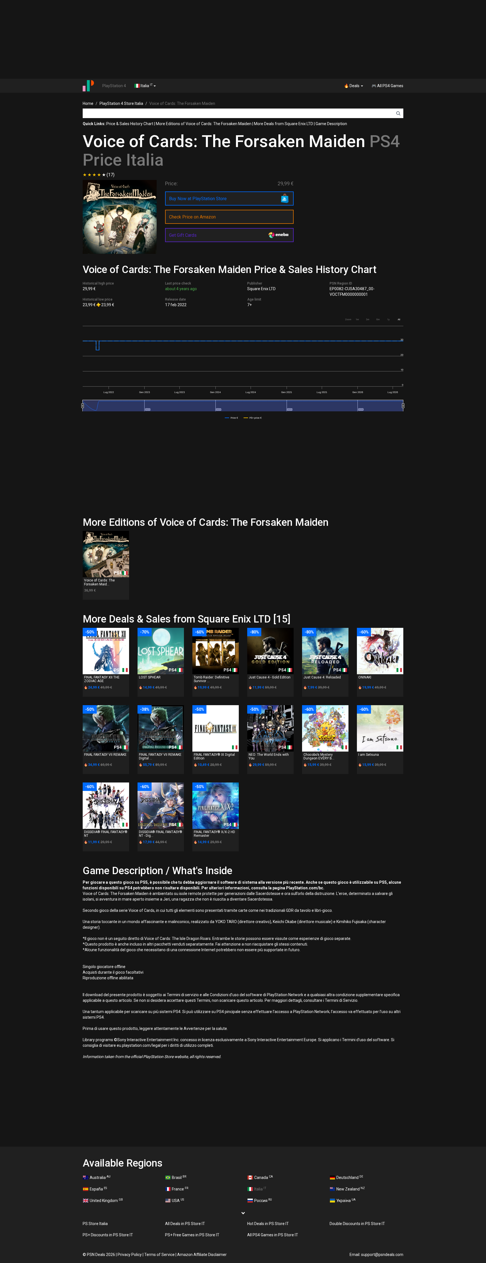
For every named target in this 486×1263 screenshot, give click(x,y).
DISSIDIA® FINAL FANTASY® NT (105, 834)
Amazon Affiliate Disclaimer (202, 1254)
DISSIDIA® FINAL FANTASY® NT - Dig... (160, 834)
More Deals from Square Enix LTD (283, 123)
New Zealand (350, 1188)
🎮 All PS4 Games (387, 86)
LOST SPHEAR (150, 677)
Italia (146, 85)
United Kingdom (106, 1200)
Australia (100, 1177)
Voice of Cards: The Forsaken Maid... (99, 582)
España (98, 1188)
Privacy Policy (130, 1254)
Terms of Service (159, 1254)
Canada (263, 1177)
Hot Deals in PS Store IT (268, 1223)
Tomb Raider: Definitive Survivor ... (211, 679)
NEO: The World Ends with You (269, 756)
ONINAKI (364, 677)
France (180, 1188)
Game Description (331, 123)
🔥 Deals (352, 86)
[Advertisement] (243, 39)
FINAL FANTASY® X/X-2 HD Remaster (214, 834)
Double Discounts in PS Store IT (357, 1223)
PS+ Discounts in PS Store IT (108, 1235)
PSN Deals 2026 (101, 1254)
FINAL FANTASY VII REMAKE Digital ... (160, 756)
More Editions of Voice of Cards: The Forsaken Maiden (203, 123)
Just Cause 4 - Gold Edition (270, 677)
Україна (346, 1200)
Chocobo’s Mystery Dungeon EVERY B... (318, 756)
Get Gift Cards (183, 235)
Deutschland (349, 1177)
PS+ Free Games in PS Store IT (192, 1235)
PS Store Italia (95, 1223)
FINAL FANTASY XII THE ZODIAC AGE (102, 679)
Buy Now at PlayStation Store (198, 198)
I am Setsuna (368, 755)
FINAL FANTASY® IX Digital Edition (214, 756)
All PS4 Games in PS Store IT (272, 1235)
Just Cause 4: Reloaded (322, 677)
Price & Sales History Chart (129, 123)
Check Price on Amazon (192, 217)
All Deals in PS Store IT (185, 1223)
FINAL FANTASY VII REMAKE (105, 755)
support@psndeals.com (382, 1254)
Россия (263, 1200)
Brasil (179, 1177)
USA (178, 1200)
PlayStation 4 (114, 86)
